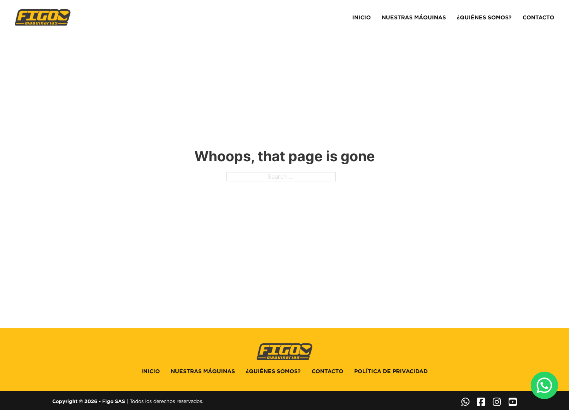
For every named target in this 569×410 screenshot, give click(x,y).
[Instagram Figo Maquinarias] (497, 402)
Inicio (361, 17)
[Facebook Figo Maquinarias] (481, 402)
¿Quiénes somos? (484, 17)
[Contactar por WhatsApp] (465, 402)
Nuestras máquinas (414, 17)
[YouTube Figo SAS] (513, 402)
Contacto (538, 17)
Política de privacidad (391, 371)
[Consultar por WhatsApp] (544, 385)
